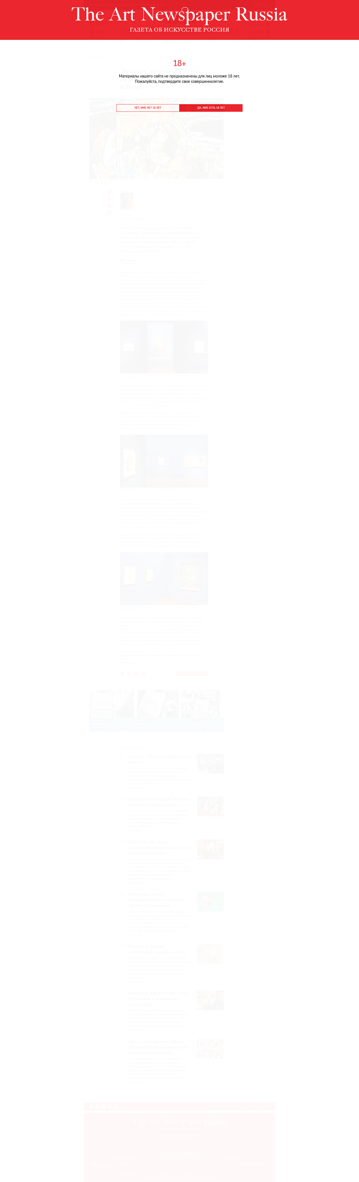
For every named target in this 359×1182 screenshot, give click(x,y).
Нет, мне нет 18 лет (148, 108)
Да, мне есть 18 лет (211, 108)
